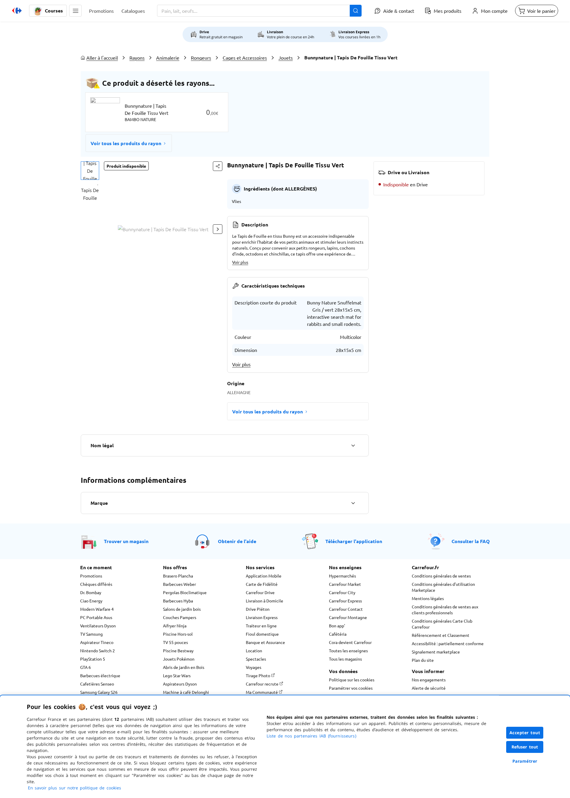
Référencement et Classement (440, 635)
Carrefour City (342, 592)
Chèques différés (96, 584)
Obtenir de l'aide (237, 541)
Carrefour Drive (260, 592)
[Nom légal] (353, 445)
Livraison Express (262, 617)
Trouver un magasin (126, 541)
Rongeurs (201, 58)
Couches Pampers (179, 617)
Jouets (285, 58)
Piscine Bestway (178, 650)
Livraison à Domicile (264, 600)
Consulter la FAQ (471, 541)
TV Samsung (91, 634)
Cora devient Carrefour (350, 642)
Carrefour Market (345, 584)
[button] (75, 11)
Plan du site (423, 660)
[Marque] (353, 503)
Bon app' (337, 625)
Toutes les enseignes (348, 650)
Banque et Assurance (265, 642)
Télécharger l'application (353, 541)
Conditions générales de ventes (441, 575)
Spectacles (256, 658)
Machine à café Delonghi (186, 692)
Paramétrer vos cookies (351, 688)
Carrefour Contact (346, 609)
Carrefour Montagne (348, 617)
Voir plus (240, 262)
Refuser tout (525, 747)
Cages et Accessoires (245, 58)
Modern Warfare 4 (97, 609)
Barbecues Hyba (178, 600)
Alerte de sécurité (429, 688)
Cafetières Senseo (97, 683)
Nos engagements (429, 679)
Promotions (91, 575)
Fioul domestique (262, 634)
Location (254, 650)
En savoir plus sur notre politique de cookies (74, 788)
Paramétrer (524, 761)
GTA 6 (85, 667)
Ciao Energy (91, 600)
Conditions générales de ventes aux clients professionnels (445, 609)
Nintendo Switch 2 (97, 650)
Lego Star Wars (177, 675)
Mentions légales (428, 598)
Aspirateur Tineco (96, 642)
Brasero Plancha (178, 575)
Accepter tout (524, 732)
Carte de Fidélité (262, 584)
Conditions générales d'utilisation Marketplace (443, 587)
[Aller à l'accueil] (17, 11)
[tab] (90, 170)
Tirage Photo (258, 675)
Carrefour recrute (262, 683)
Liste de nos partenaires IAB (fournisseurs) (311, 736)
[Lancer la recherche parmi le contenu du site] (355, 10)
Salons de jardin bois (182, 609)
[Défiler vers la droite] (217, 229)
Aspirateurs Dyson (180, 683)
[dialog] (285, 746)
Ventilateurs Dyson (98, 625)
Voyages (253, 667)
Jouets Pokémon (178, 658)
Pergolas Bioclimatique (185, 592)
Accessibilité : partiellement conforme (448, 643)
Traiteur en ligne (261, 625)
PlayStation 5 (92, 658)
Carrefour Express (345, 600)
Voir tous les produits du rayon (126, 143)
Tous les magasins (345, 658)
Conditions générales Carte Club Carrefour (442, 623)
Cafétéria (337, 634)
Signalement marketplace (436, 651)
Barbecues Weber (179, 584)
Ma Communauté (262, 692)
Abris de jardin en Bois (183, 667)
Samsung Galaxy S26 (99, 692)
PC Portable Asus (96, 617)
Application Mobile (263, 575)
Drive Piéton (258, 609)
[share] (217, 166)
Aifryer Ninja (174, 625)
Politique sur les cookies (351, 679)
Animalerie (167, 58)
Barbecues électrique (100, 675)
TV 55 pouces (175, 642)
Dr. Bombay (90, 592)
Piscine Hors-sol (178, 634)
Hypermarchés (342, 575)
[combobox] (259, 11)
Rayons (137, 58)
